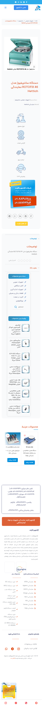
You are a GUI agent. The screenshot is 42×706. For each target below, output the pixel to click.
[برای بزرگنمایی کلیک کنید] (34, 66)
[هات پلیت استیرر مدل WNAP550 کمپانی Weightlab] (25, 383)
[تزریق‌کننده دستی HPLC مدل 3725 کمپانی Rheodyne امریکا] (25, 370)
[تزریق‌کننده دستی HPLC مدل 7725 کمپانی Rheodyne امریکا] (25, 410)
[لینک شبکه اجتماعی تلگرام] (15, 2)
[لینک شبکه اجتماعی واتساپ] (18, 2)
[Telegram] (12, 648)
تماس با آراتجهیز (21, 7)
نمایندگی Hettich (29, 104)
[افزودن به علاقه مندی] (25, 435)
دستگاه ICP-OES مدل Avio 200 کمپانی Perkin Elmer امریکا (14, 357)
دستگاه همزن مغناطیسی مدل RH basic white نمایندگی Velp (29, 453)
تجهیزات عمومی (29, 21)
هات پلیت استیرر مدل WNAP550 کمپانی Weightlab (14, 382)
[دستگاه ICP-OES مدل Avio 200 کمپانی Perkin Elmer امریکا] (25, 357)
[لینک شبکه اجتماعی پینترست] (24, 2)
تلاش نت (12, 658)
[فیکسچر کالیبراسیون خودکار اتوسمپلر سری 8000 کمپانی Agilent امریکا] (25, 330)
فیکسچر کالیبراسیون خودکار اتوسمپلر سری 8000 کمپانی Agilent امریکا (14, 329)
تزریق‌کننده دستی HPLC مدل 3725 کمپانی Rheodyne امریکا (14, 370)
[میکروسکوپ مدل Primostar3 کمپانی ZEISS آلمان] (25, 344)
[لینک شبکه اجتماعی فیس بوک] (26, 2)
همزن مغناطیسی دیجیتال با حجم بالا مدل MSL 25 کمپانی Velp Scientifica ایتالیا (14, 395)
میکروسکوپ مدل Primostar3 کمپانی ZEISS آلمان (15, 344)
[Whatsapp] (6, 648)
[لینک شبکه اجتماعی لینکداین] (21, 2)
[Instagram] (18, 648)
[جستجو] (15, 307)
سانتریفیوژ (20, 21)
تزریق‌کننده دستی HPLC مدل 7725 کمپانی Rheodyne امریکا (14, 409)
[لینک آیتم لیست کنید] (17, 282)
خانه (36, 21)
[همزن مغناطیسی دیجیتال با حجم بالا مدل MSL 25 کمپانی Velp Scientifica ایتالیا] (25, 396)
